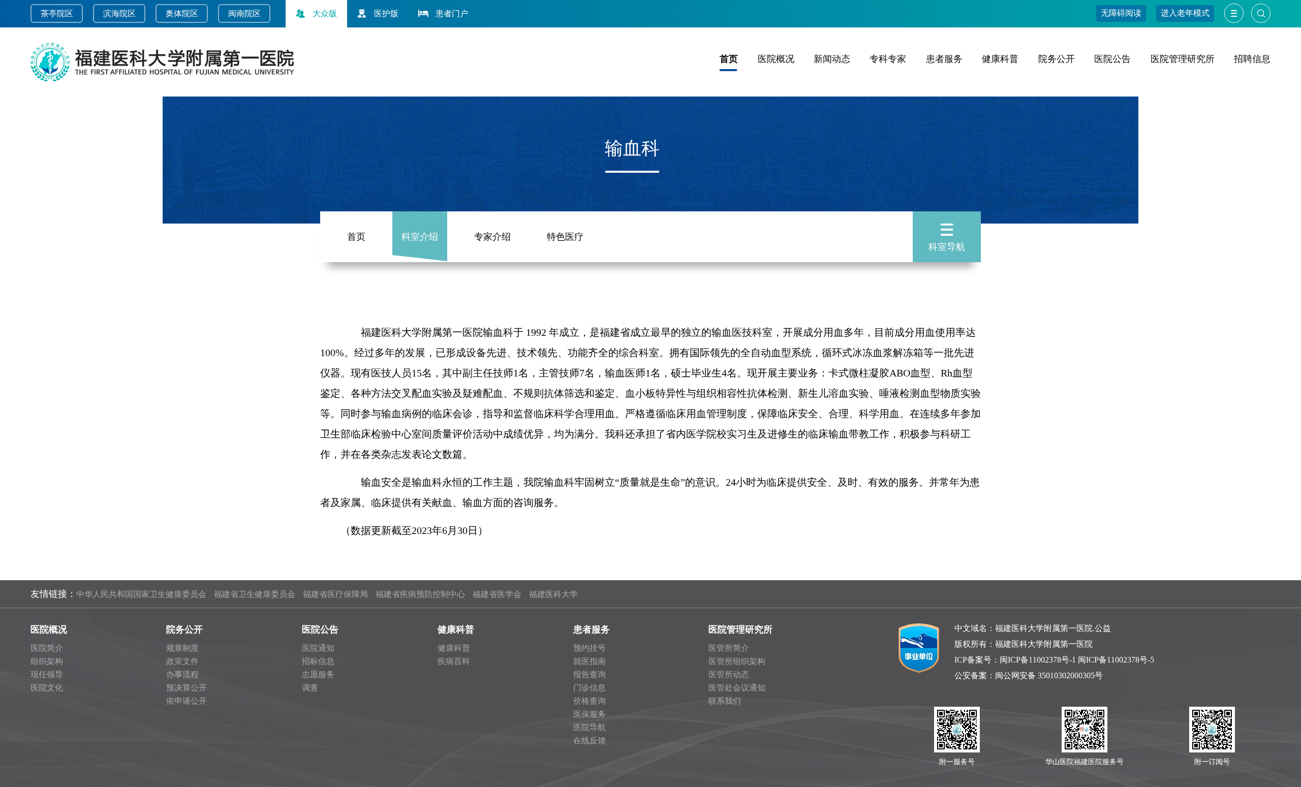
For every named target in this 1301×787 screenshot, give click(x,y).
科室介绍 (419, 237)
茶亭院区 (57, 13)
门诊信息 (589, 687)
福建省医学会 (497, 594)
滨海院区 (119, 13)
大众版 (325, 13)
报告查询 (589, 674)
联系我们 (724, 701)
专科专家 (888, 59)
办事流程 (182, 674)
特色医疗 (565, 237)
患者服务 (944, 59)
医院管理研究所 (1183, 59)
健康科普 (1000, 59)
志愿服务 (318, 674)
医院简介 (46, 648)
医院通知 (318, 648)
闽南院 (240, 13)
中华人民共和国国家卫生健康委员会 (141, 594)
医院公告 (1112, 59)
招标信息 (318, 661)
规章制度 (182, 648)
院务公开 (1056, 59)
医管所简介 (728, 648)
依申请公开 (186, 701)
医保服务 (589, 714)
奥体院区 (182, 13)
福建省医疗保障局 (335, 594)
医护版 (386, 13)
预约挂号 (589, 648)
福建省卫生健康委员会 (254, 594)
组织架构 (46, 661)
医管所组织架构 (736, 661)
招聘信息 (1252, 59)
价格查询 (589, 701)
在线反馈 (589, 740)
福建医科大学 (553, 594)
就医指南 (589, 661)
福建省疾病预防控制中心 (420, 594)
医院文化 (46, 687)
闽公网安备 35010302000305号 (1049, 675)
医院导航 (589, 727)
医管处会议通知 (736, 687)
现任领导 (46, 674)
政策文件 (182, 661)
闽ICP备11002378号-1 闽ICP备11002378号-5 (1077, 659)
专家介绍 (492, 237)
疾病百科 (454, 661)
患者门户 (452, 13)
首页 (729, 59)
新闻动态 (832, 59)
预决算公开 (186, 687)
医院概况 (776, 59)
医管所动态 (728, 674)
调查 (310, 687)
